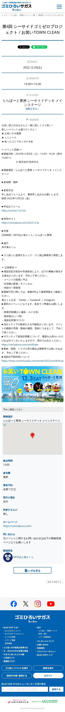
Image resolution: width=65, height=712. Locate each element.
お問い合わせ (42, 644)
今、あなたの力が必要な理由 (15, 650)
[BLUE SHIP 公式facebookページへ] (14, 604)
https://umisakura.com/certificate (20, 344)
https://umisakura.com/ (17, 526)
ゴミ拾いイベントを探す (16, 668)
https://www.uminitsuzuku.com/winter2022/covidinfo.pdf (33, 360)
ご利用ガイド (9, 657)
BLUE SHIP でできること (14, 633)
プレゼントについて (45, 641)
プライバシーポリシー (46, 651)
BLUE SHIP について (12, 630)
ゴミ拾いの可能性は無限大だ (15, 647)
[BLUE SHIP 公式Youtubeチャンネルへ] (50, 603)
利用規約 (41, 648)
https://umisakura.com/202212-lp (20, 222)
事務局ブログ (9, 661)
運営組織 (8, 643)
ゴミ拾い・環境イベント (48, 630)
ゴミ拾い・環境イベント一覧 (22, 15)
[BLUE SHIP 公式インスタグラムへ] (38, 604)
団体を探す (48, 668)
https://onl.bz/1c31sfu (14, 210)
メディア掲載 (10, 640)
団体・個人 (42, 633)
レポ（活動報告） (45, 637)
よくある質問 (10, 637)
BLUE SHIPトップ (45, 654)
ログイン (48, 675)
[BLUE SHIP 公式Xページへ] (25, 603)
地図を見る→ (32, 108)
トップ (4, 15)
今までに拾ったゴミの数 (13, 654)
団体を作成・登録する (16, 675)
